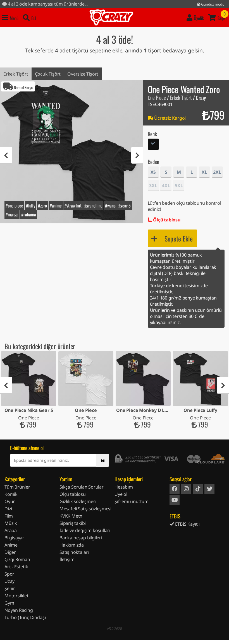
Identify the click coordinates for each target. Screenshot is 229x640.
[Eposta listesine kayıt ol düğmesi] (102, 460)
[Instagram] (186, 489)
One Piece (157, 97)
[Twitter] (209, 489)
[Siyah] (153, 145)
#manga (12, 214)
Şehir (9, 588)
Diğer (10, 552)
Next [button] (137, 155)
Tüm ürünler (17, 487)
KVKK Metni (71, 516)
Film (8, 516)
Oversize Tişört (82, 74)
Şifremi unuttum (132, 501)
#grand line (93, 205)
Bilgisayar (14, 538)
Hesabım (124, 487)
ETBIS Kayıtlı (187, 524)
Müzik (10, 523)
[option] (71, 151)
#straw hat (73, 205)
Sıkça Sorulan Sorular (81, 487)
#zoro (42, 205)
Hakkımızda (71, 545)
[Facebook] (175, 489)
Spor (9, 574)
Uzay (9, 581)
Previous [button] (6, 155)
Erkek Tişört (15, 74)
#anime (56, 205)
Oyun (10, 501)
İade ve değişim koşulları (84, 530)
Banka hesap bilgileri (80, 538)
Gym (9, 603)
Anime (11, 545)
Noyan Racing (18, 610)
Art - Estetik (16, 567)
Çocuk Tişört (48, 74)
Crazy (111, 17)
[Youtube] (175, 500)
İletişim (66, 559)
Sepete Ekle (178, 238)
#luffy (30, 205)
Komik (11, 494)
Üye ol (121, 494)
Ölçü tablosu (166, 220)
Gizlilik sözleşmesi (77, 501)
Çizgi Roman (17, 559)
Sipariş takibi (72, 523)
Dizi (8, 509)
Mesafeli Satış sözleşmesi (85, 509)
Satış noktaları (74, 552)
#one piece (14, 205)
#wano (110, 205)
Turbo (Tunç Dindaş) (25, 617)
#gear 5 (124, 205)
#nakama (28, 214)
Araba (10, 530)
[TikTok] (198, 489)
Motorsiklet (16, 596)
